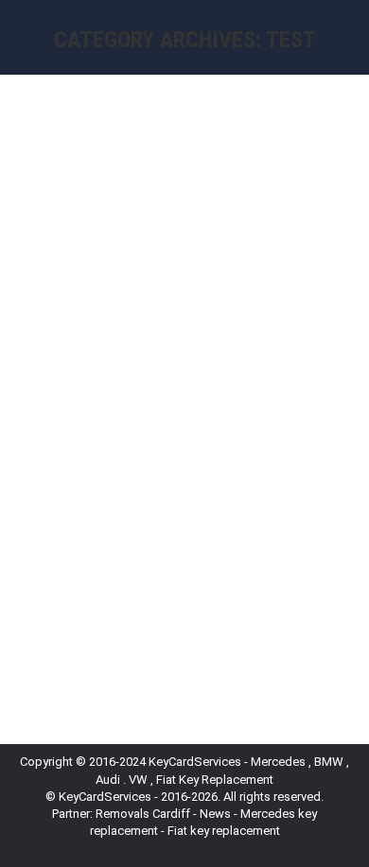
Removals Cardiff (143, 813)
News (215, 813)
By (163, 423)
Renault (63, 423)
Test (101, 423)
